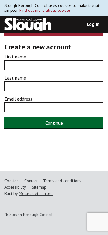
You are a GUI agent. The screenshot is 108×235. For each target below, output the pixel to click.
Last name (15, 78)
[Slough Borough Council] (27, 24)
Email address (18, 99)
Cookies (11, 180)
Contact (31, 180)
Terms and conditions (62, 180)
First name (15, 57)
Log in (93, 24)
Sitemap (39, 187)
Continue (54, 123)
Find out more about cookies (45, 10)
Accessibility (15, 187)
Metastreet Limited (36, 193)
